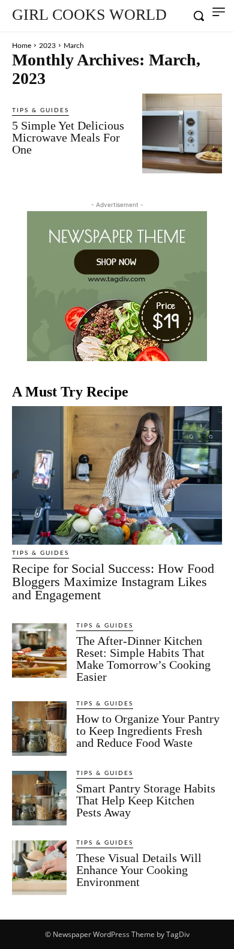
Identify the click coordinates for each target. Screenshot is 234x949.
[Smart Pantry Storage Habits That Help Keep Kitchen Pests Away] (39, 798)
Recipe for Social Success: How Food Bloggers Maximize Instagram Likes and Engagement (113, 581)
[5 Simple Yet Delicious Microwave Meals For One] (182, 133)
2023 (47, 45)
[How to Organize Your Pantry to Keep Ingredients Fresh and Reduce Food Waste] (39, 728)
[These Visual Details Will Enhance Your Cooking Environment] (39, 867)
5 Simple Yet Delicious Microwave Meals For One (68, 137)
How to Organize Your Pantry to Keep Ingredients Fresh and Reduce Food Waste (148, 730)
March (74, 45)
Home (21, 45)
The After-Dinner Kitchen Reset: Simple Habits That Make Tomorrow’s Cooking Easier (143, 658)
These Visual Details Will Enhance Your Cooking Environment (139, 869)
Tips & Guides (40, 110)
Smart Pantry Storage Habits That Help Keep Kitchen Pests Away (145, 800)
